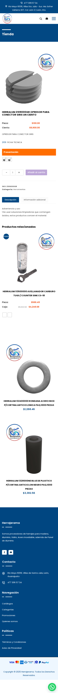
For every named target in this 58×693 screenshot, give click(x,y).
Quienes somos (10, 621)
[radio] (5, 159)
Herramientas (19, 189)
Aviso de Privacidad (11, 648)
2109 (4, 142)
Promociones (8, 615)
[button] (52, 687)
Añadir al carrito (36, 172)
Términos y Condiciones (14, 642)
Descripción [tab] (10, 199)
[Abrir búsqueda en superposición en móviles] (41, 18)
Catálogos (7, 603)
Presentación (11, 152)
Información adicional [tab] (34, 199)
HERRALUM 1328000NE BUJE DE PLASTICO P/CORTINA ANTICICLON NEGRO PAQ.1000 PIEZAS (29, 484)
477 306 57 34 (30, 3)
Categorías (8, 609)
